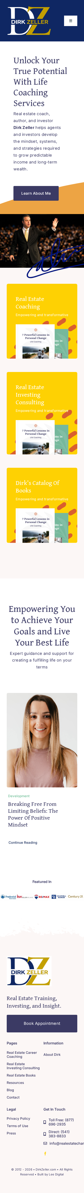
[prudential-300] (8, 895)
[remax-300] (42, 895)
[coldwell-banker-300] (58, 895)
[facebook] (45, 1153)
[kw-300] (25, 895)
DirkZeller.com (46, 1169)
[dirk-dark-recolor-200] (29, 7)
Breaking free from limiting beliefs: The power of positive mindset (33, 814)
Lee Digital (56, 1174)
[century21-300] (75, 895)
